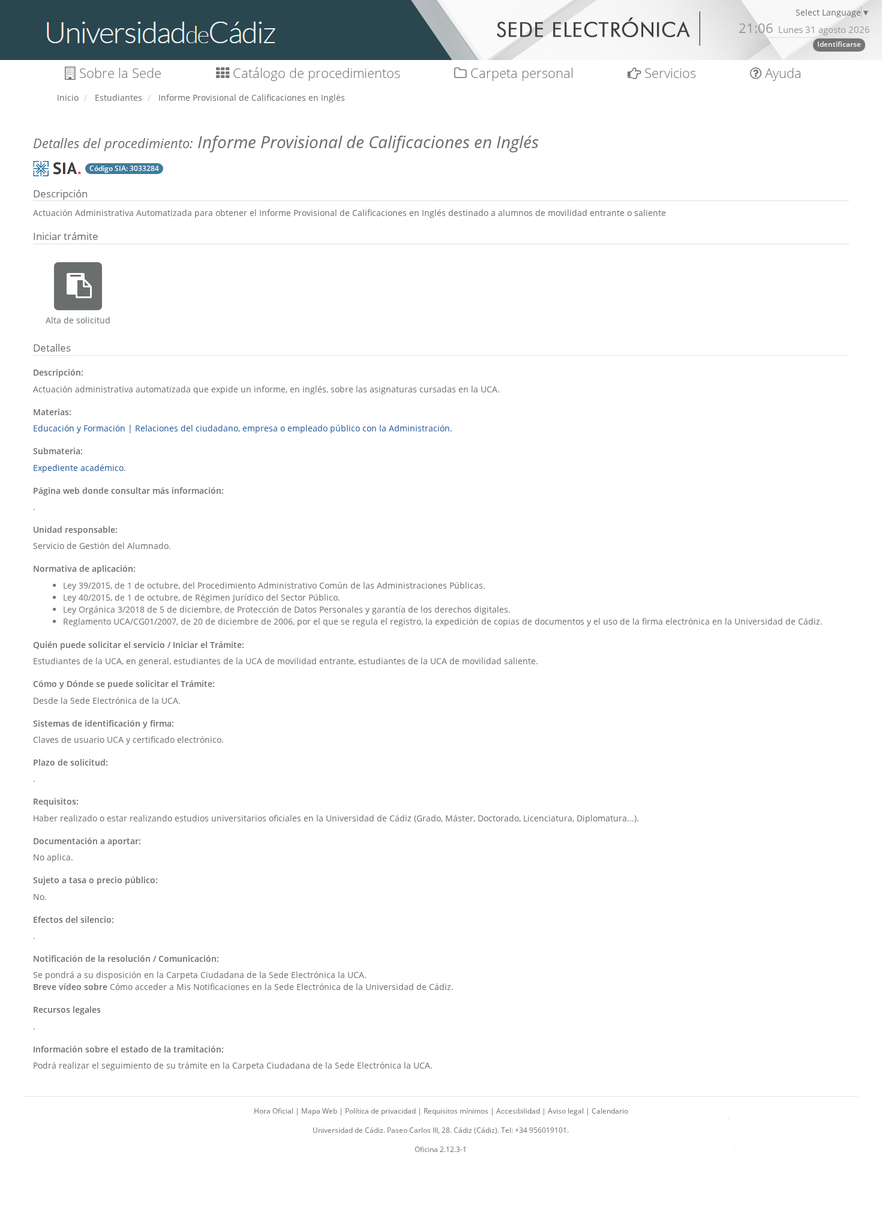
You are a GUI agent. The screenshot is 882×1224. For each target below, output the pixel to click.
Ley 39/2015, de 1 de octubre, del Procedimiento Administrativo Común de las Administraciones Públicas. (274, 585)
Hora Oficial (274, 1111)
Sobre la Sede (118, 73)
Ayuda (781, 73)
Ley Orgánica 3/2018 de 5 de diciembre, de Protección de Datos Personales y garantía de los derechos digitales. (287, 609)
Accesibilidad (519, 1111)
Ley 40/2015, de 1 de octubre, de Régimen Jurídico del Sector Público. (201, 597)
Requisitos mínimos (457, 1111)
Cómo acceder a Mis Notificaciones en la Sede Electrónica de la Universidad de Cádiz (280, 986)
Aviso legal (567, 1111)
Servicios (668, 73)
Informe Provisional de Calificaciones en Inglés (251, 97)
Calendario (610, 1111)
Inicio (68, 97)
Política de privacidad (381, 1111)
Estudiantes (118, 97)
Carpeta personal (520, 73)
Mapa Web (320, 1111)
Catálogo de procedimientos (314, 73)
